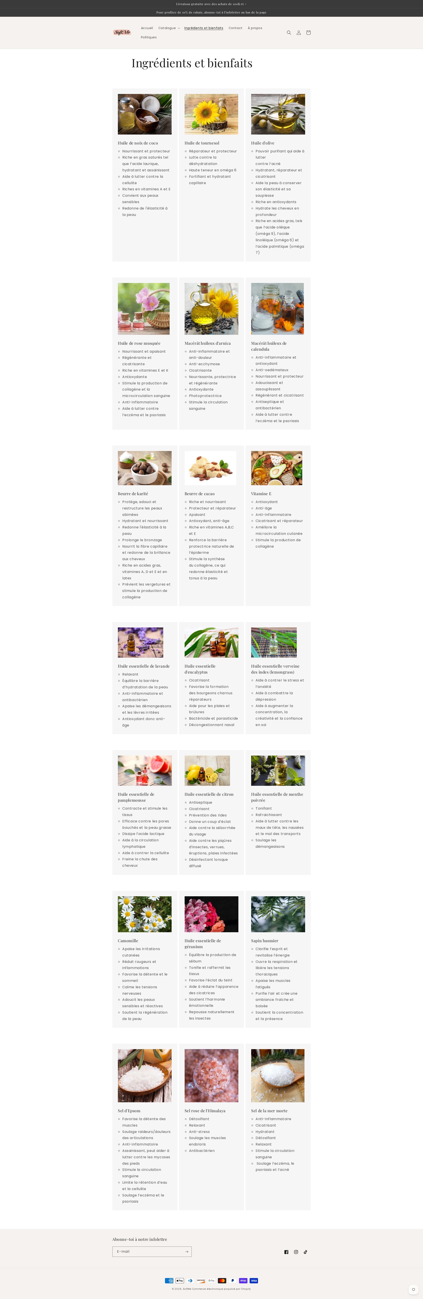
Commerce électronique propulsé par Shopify (221, 1289)
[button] (169, 28)
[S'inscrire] (186, 1252)
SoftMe (187, 1289)
